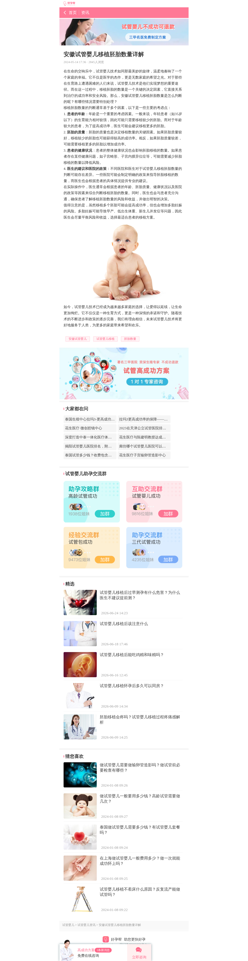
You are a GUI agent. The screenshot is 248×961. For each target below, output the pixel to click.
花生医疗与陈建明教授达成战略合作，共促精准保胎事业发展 (167, 437)
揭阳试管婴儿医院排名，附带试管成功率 (97, 446)
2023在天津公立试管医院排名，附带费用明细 (155, 428)
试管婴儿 (68, 925)
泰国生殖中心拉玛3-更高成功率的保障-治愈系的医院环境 (110, 419)
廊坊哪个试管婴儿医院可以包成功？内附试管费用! (159, 446)
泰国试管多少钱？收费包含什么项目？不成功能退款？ (108, 455)
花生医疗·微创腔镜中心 (83, 428)
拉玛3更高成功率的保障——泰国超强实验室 (154, 419)
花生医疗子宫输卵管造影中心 (142, 455)
